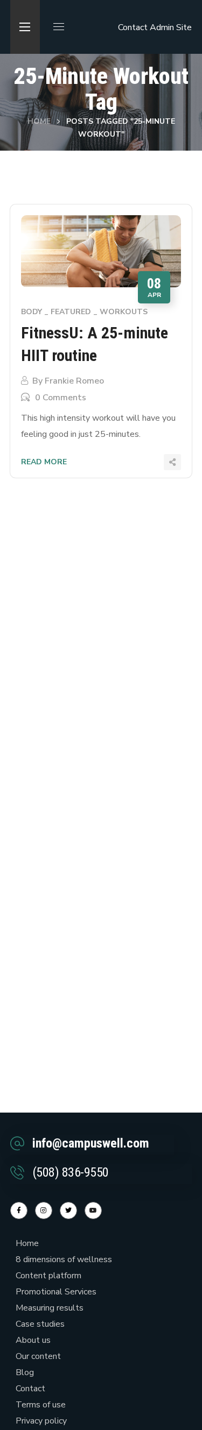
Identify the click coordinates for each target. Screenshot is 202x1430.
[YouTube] (93, 1210)
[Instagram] (43, 1210)
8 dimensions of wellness (64, 1259)
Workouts (124, 312)
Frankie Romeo (74, 381)
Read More (44, 462)
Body (31, 312)
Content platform (48, 1276)
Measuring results (49, 1308)
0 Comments (60, 397)
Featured (71, 312)
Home (39, 121)
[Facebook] (18, 1210)
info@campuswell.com (90, 1143)
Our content (38, 1356)
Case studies (40, 1324)
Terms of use (41, 1405)
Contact (133, 27)
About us (33, 1340)
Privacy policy (41, 1421)
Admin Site (171, 27)
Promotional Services (56, 1292)
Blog (25, 1372)
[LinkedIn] (68, 1210)
